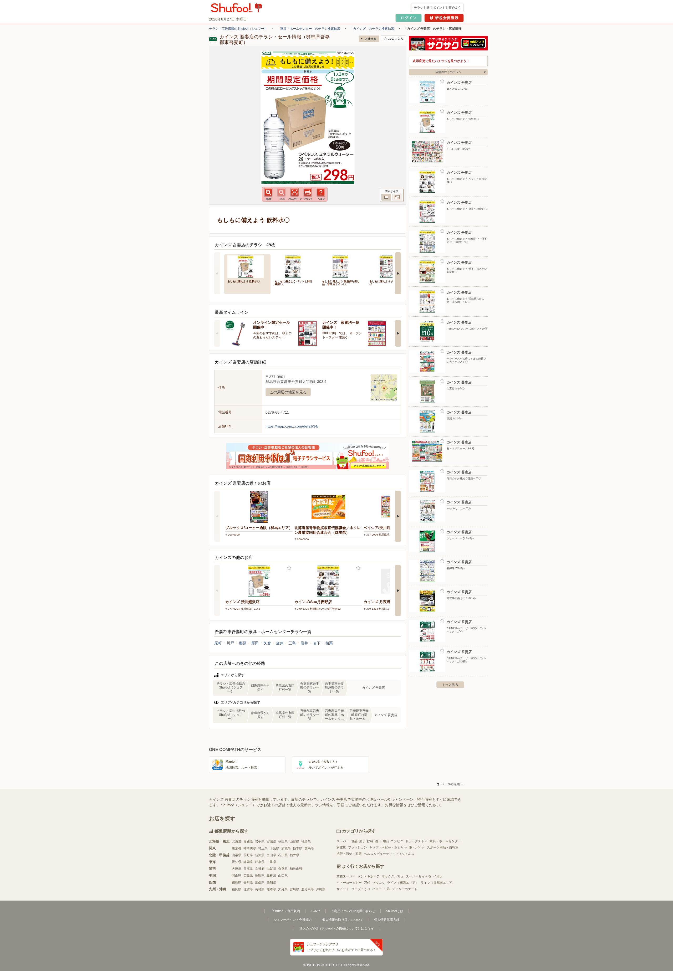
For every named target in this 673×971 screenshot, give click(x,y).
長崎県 (259, 889)
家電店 (341, 847)
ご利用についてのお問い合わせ (353, 911)
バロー (377, 889)
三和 (387, 889)
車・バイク (417, 847)
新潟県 (259, 855)
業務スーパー (345, 876)
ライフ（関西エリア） (403, 883)
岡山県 (236, 875)
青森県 (248, 841)
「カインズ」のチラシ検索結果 (372, 28)
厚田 (255, 643)
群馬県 (309, 848)
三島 (292, 643)
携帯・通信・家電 (349, 854)
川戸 (230, 643)
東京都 (236, 848)
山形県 (294, 841)
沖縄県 (320, 889)
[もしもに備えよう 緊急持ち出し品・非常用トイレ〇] (342, 266)
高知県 (271, 882)
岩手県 (259, 841)
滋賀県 (271, 869)
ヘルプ (315, 911)
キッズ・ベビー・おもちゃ (388, 847)
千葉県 (274, 848)
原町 (218, 643)
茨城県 (286, 848)
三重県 (271, 862)
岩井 (304, 643)
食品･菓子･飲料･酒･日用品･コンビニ (377, 841)
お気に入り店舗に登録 (393, 38)
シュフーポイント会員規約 (293, 920)
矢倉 (267, 643)
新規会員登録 (444, 18)
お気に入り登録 (289, 568)
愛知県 (236, 862)
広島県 (248, 875)
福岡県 (236, 889)
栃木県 (297, 848)
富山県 (271, 855)
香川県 (248, 882)
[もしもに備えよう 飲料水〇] (247, 266)
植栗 (329, 643)
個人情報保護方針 (386, 920)
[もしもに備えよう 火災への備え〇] (389, 266)
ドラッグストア (416, 841)
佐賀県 (248, 889)
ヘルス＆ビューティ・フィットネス (389, 854)
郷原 (242, 643)
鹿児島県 (307, 889)
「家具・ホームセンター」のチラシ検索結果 (308, 28)
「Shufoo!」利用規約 (285, 911)
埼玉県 (263, 848)
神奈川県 (249, 848)
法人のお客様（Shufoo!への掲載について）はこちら (336, 928)
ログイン (408, 18)
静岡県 (248, 862)
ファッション (357, 847)
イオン (438, 876)
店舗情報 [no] (369, 38)
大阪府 (236, 869)
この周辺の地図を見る (288, 392)
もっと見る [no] (450, 684)
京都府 (259, 869)
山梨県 (236, 855)
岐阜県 (259, 862)
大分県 (283, 889)
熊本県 (271, 889)
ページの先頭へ (450, 784)
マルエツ (378, 883)
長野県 (248, 855)
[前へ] (217, 273)
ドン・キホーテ (369, 876)
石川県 (283, 855)
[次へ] (398, 273)
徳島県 (236, 882)
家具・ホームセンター (445, 841)
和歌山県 (296, 869)
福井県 (294, 855)
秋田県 (283, 841)
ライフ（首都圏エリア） (438, 883)
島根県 (271, 875)
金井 (279, 643)
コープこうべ (360, 889)
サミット (342, 889)
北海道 (236, 841)
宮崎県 (294, 889)
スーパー (342, 841)
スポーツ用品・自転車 (442, 847)
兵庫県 (248, 869)
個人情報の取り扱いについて (342, 920)
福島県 (306, 841)
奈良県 (283, 869)
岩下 (316, 643)
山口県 (283, 875)
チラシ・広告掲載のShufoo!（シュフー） (238, 28)
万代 (367, 883)
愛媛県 (259, 882)
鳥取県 (259, 875)
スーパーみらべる (418, 876)
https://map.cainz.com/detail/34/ (292, 426)
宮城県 (271, 841)
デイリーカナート (404, 889)
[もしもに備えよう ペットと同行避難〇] (295, 266)
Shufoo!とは (394, 911)
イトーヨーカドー (349, 883)
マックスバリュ (393, 876)
